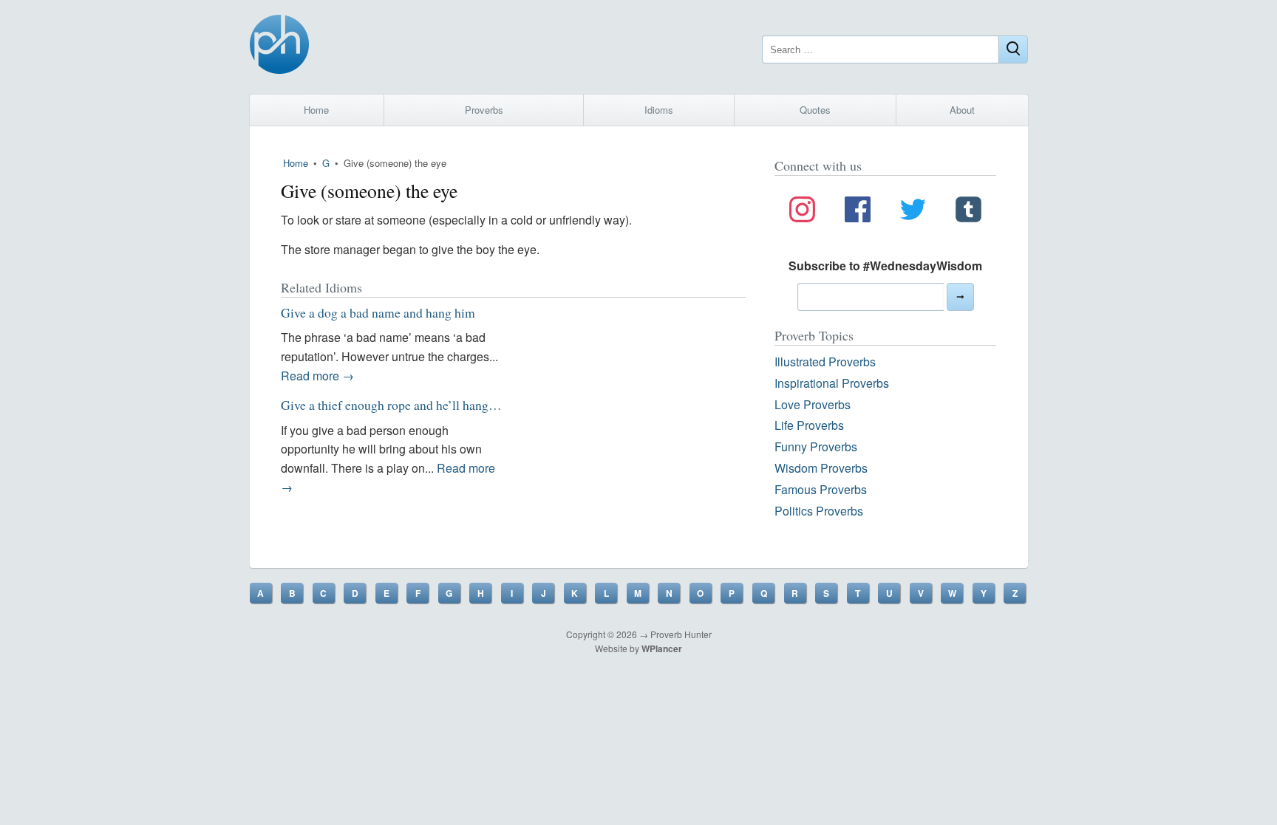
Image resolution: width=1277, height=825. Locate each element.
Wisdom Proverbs (821, 467)
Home (316, 110)
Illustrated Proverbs (825, 361)
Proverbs (484, 110)
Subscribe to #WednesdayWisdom (885, 265)
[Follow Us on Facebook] (858, 211)
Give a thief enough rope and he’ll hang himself (406, 405)
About (962, 110)
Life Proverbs (809, 425)
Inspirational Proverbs (831, 382)
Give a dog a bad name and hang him (378, 312)
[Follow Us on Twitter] (913, 211)
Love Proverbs (812, 404)
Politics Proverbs (818, 510)
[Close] (1013, 49)
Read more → (317, 375)
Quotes (815, 110)
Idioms (658, 110)
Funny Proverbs (815, 446)
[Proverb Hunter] (279, 47)
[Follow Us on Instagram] (802, 211)
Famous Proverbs (820, 489)
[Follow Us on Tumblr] (968, 211)
